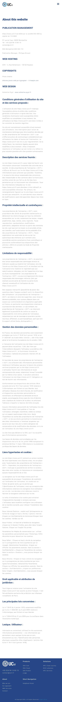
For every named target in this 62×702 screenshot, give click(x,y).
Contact (5, 691)
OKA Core (26, 665)
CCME (25, 673)
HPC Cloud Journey (49, 665)
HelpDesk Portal (28, 683)
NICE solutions (48, 668)
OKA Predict (27, 670)
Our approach (6, 686)
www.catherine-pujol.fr (23, 92)
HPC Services (47, 670)
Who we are (6, 683)
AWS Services (7, 688)
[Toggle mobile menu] (58, 4)
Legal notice (43, 699)
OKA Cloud (26, 668)
